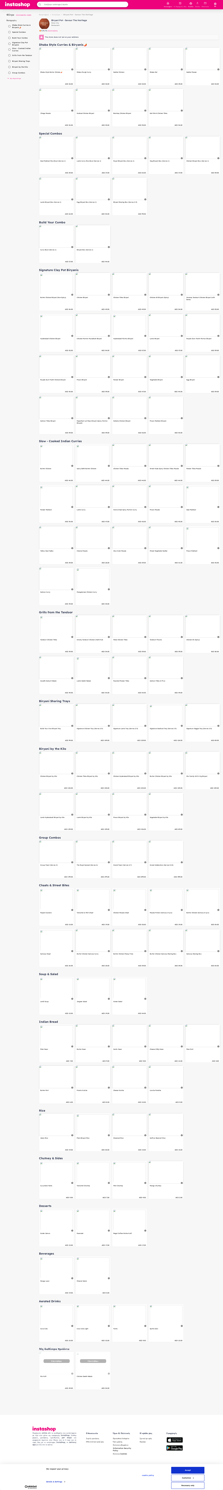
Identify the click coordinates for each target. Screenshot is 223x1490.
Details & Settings (54, 1482)
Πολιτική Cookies (120, 1454)
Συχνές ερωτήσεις (92, 1438)
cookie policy (148, 1475)
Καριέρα (143, 1442)
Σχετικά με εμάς (146, 1438)
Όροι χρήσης (117, 1442)
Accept (188, 1470)
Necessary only (187, 1485)
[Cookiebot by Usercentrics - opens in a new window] (31, 1487)
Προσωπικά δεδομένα (121, 1438)
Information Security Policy (122, 1449)
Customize (186, 1478)
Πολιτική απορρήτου (120, 1445)
